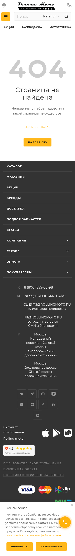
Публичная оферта (20, 469)
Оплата (13, 261)
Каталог (14, 166)
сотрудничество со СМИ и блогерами (43, 321)
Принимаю (19, 546)
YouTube (42, 393)
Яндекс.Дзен (32, 404)
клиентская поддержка (47, 306)
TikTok (42, 404)
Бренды (14, 198)
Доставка (15, 208)
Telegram (32, 393)
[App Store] (45, 433)
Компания (16, 240)
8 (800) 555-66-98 (38, 287)
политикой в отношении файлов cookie (33, 535)
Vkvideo (53, 393)
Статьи (13, 230)
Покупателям (19, 272)
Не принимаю (51, 546)
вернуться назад (38, 127)
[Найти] (66, 16)
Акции (13, 187)
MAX (37, 415)
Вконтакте (21, 393)
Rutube (53, 404)
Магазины (16, 176)
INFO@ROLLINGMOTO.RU (45, 296)
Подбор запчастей (24, 219)
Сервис (13, 251)
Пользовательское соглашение (32, 463)
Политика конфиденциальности (33, 475)
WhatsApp (21, 404)
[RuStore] (68, 433)
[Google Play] (56, 433)
